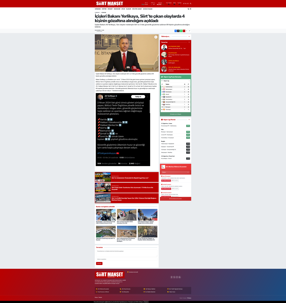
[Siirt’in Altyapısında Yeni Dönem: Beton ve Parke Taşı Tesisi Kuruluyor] (127, 231)
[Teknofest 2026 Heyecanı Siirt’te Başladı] (106, 231)
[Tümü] (189, 36)
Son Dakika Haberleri (150, 291)
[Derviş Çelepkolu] (164, 62)
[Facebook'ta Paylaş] (176, 31)
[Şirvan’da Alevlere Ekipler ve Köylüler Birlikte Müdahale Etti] (147, 231)
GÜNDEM (98, 9)
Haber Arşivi (172, 291)
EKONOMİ (117, 9)
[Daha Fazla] (184, 31)
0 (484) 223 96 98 (166, 188)
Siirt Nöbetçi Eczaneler (103, 289)
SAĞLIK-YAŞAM (147, 9)
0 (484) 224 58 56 (166, 180)
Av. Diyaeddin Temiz (174, 46)
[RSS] (179, 277)
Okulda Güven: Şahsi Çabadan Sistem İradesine (178, 70)
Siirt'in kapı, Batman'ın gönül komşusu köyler (178, 55)
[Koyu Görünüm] (188, 9)
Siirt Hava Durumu (126, 289)
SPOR (123, 9)
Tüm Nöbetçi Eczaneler (176, 198)
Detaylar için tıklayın (175, 114)
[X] (174, 277)
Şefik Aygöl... (171, 63)
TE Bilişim (189, 298)
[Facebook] (171, 277)
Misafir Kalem (172, 53)
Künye (96, 297)
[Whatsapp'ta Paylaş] (181, 31)
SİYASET (110, 9)
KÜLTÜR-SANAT (137, 9)
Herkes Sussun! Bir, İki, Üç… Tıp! (177, 48)
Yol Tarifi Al (175, 180)
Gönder (99, 263)
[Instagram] (177, 277)
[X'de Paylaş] (178, 31)
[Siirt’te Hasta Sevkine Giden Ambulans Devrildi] (127, 214)
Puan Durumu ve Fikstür (103, 291)
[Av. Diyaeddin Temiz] (164, 47)
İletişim (100, 297)
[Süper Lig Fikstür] (189, 119)
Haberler (97, 12)
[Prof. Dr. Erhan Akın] (164, 69)
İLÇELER (128, 9)
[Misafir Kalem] (164, 54)
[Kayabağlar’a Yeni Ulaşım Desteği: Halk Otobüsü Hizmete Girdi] (106, 214)
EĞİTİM (104, 9)
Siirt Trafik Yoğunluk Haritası (175, 289)
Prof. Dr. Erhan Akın (174, 67)
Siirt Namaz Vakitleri (150, 289)
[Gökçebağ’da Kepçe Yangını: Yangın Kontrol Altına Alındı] (147, 214)
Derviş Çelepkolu (173, 60)
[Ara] (190, 4)
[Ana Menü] (190, 9)
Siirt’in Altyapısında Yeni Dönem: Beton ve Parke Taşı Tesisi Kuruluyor (126, 240)
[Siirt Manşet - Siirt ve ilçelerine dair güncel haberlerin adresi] (110, 3)
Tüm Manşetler (125, 291)
